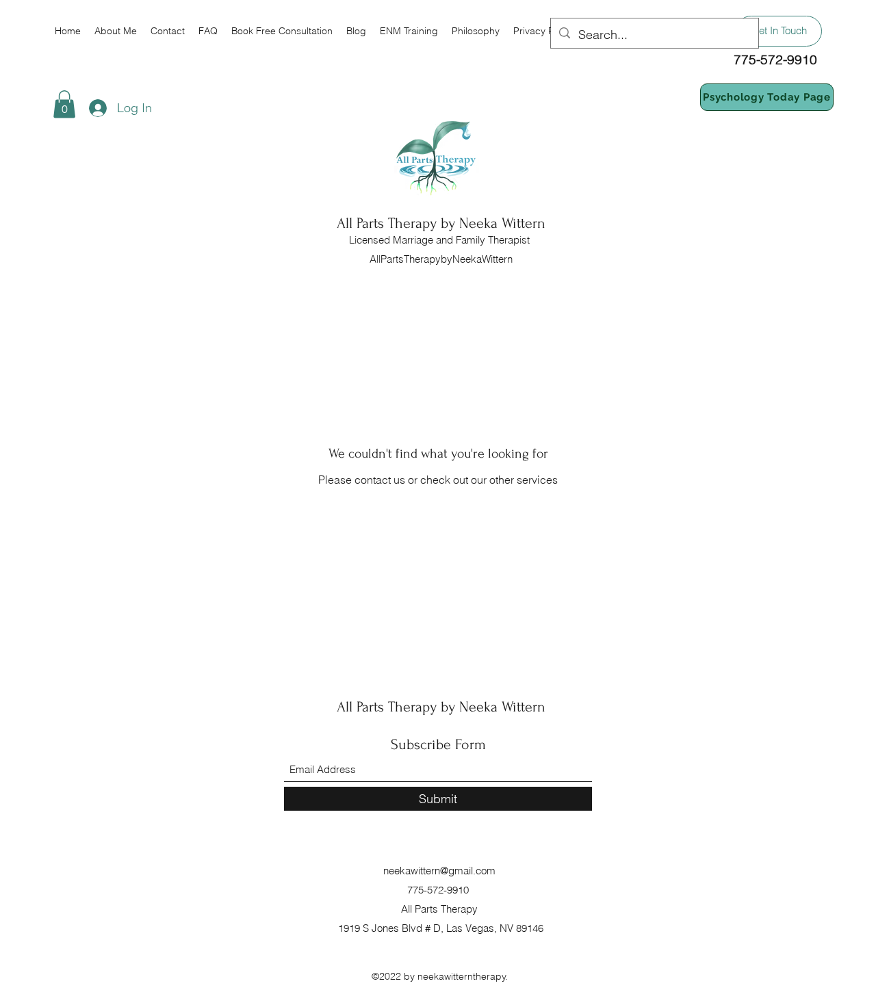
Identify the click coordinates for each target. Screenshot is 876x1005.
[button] (64, 104)
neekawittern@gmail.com (439, 870)
